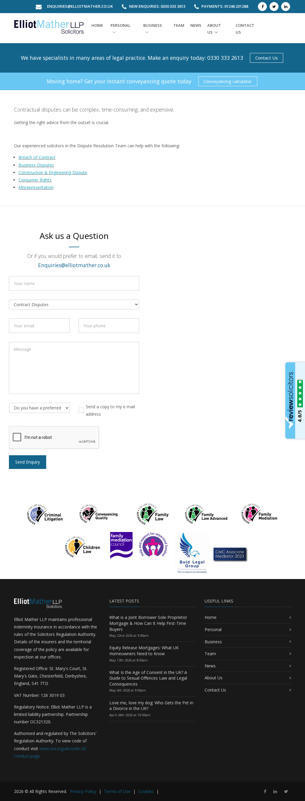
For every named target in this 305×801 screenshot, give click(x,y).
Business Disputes (36, 165)
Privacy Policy (83, 791)
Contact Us (266, 58)
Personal (120, 25)
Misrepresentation (36, 187)
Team (178, 25)
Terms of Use (117, 791)
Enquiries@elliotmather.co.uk (80, 6)
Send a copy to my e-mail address (110, 410)
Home (97, 25)
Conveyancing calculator (227, 81)
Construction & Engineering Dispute (52, 172)
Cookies (146, 791)
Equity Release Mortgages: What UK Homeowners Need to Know (144, 650)
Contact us (245, 29)
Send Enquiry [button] (27, 462)
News (195, 25)
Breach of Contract (36, 157)
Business (152, 25)
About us (214, 29)
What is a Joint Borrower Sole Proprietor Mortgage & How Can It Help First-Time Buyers (148, 623)
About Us (213, 677)
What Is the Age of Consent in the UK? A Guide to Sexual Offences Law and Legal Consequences (148, 678)
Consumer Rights (35, 180)
